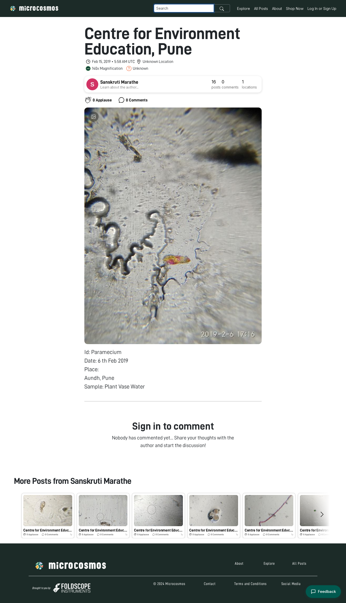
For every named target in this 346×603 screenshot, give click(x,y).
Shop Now (294, 8)
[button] (48, 515)
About (277, 8)
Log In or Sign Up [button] (321, 8)
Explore (243, 8)
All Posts (261, 8)
